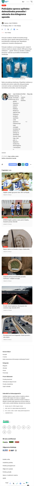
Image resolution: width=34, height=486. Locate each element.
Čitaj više (29, 94)
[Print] (14, 29)
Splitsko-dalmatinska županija (9, 158)
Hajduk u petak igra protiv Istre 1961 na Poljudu (16, 192)
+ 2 (26, 121)
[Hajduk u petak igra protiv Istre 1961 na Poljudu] (17, 182)
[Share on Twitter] (8, 29)
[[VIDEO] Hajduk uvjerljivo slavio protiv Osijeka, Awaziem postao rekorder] (17, 209)
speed (16, 156)
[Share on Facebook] (5, 29)
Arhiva (4, 5)
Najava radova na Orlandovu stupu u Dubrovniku (16, 249)
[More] (17, 29)
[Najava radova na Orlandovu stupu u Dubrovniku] (17, 238)
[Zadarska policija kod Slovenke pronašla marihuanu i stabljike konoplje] (17, 266)
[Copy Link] (11, 29)
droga (9, 156)
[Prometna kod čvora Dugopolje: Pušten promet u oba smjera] (17, 324)
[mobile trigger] (31, 1)
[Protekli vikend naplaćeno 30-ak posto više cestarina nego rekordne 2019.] (17, 295)
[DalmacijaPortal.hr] (5, 1)
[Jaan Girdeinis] (5, 96)
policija (13, 156)
